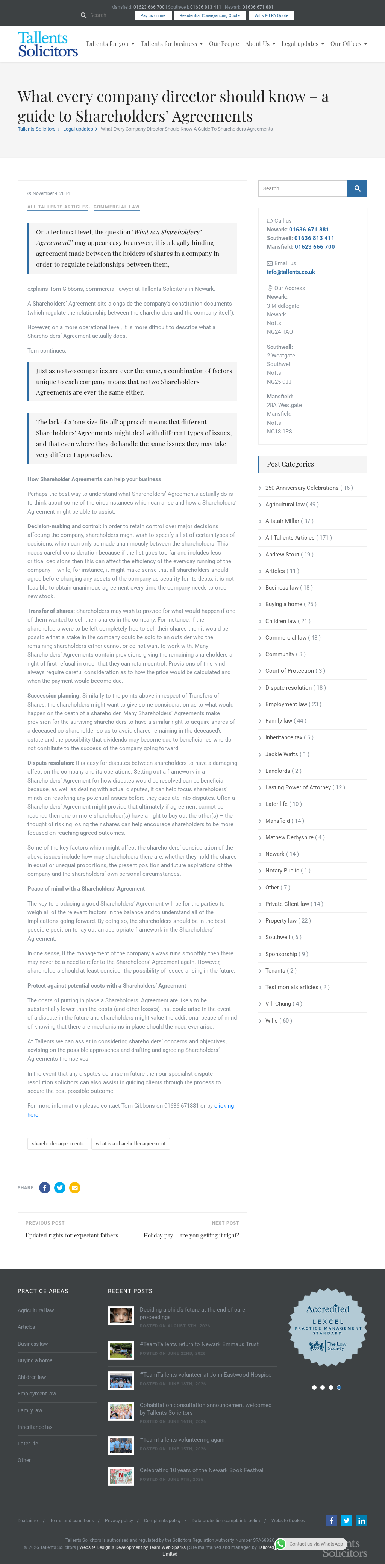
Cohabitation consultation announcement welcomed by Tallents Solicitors (205, 1409)
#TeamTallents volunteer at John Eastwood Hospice (205, 1374)
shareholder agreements (58, 1143)
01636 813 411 (205, 7)
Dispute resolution (289, 687)
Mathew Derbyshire (290, 837)
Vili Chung (279, 1003)
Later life (277, 804)
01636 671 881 (258, 7)
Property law (281, 920)
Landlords (278, 771)
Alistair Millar (283, 521)
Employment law (287, 704)
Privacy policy (119, 1520)
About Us (257, 43)
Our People (224, 43)
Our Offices (345, 43)
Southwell (278, 937)
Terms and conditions (72, 1520)
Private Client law (288, 904)
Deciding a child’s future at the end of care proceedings (192, 1313)
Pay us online (154, 15)
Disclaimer (28, 1520)
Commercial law (117, 207)
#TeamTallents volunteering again (182, 1439)
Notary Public (283, 870)
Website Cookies (288, 1520)
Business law (282, 587)
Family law (279, 720)
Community (280, 654)
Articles (275, 571)
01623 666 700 (149, 7)
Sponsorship (282, 954)
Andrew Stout (283, 554)
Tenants (276, 970)
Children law (281, 621)
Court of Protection (290, 670)
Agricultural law (285, 504)
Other (272, 887)
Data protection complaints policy (226, 1520)
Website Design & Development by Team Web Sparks (132, 1547)
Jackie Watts (282, 754)
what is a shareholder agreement (130, 1143)
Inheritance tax (284, 737)
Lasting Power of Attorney (298, 787)
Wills (272, 1020)
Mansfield (278, 821)
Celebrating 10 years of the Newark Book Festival (202, 1470)
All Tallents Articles (57, 207)
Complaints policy (162, 1520)
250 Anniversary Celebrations (302, 488)
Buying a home (284, 604)
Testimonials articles (292, 987)
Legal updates (300, 43)
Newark (275, 854)
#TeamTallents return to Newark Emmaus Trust (199, 1344)
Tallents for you (107, 43)
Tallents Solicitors (37, 129)
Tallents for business (169, 43)
